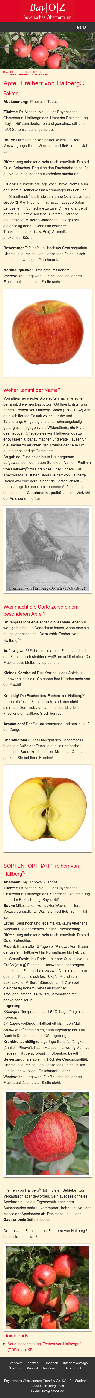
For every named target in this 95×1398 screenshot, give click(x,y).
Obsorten (51, 1363)
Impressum (51, 1368)
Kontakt (32, 1368)
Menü (81, 27)
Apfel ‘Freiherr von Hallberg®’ (31, 74)
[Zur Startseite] (47, 10)
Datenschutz (74, 1368)
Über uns (15, 1368)
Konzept (33, 1363)
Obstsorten (33, 72)
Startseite (10, 72)
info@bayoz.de (53, 1391)
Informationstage (75, 1363)
